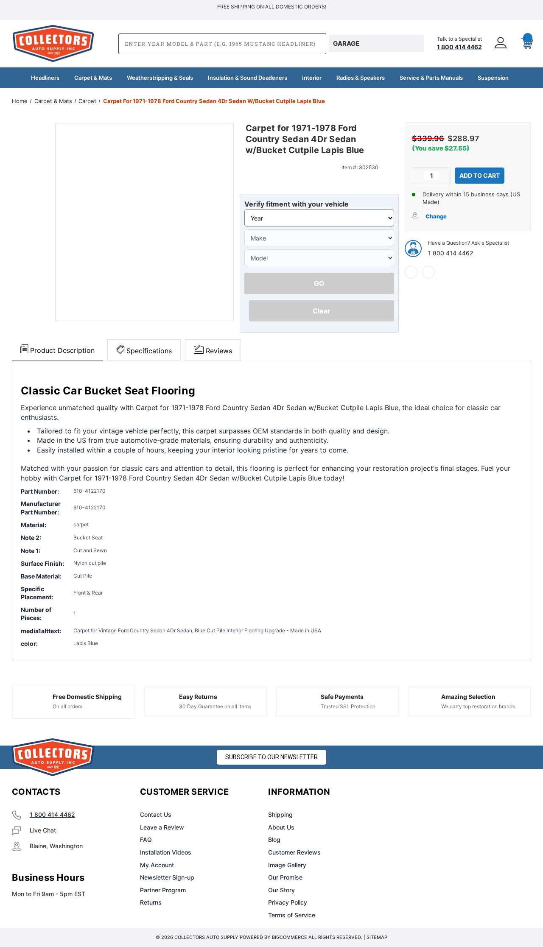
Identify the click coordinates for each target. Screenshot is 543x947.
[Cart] (523, 43)
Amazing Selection (468, 696)
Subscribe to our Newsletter (271, 757)
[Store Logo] (53, 757)
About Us (281, 827)
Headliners (45, 77)
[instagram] (430, 792)
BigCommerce (289, 937)
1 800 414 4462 (450, 253)
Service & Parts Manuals (431, 77)
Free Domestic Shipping (87, 696)
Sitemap (377, 937)
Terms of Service (291, 915)
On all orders (67, 706)
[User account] (501, 43)
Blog (274, 839)
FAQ (146, 839)
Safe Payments (342, 696)
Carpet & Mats (93, 77)
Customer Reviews (294, 852)
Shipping (280, 814)
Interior (312, 77)
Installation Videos (165, 852)
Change (436, 216)
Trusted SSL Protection (348, 706)
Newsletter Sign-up (167, 877)
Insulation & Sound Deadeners (247, 77)
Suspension (493, 77)
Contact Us (155, 814)
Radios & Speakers (360, 77)
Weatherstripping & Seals (160, 77)
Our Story (281, 890)
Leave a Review (162, 827)
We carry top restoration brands (478, 706)
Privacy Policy (287, 902)
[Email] (428, 272)
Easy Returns (198, 696)
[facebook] (411, 272)
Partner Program (163, 890)
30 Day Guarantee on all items (215, 706)
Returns (151, 902)
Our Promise (285, 877)
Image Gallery (287, 865)
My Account (157, 865)
